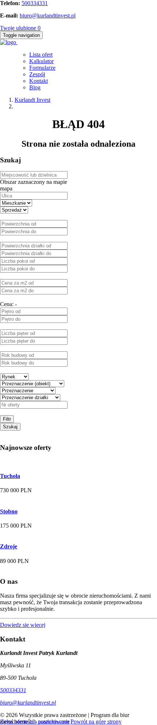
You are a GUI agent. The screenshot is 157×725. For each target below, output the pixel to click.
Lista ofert (41, 54)
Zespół (37, 74)
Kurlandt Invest (32, 100)
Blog (35, 87)
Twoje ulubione (20, 28)
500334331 (35, 3)
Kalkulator (41, 61)
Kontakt (38, 81)
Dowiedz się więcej (22, 625)
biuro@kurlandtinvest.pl (48, 15)
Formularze (42, 68)
